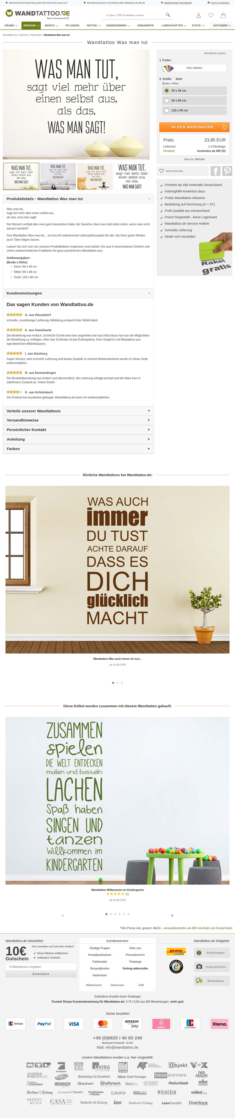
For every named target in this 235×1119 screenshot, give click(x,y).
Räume (9, 25)
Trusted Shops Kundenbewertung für (87, 1001)
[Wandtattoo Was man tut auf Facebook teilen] (214, 171)
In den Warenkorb (192, 127)
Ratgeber (220, 25)
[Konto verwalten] (198, 15)
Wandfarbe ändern (215, 53)
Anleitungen (216, 952)
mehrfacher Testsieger (178, 3)
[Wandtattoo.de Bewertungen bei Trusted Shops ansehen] (176, 972)
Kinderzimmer (116, 25)
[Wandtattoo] (38, 13)
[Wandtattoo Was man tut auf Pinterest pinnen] (226, 171)
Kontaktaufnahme (99, 954)
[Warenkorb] (223, 15)
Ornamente (145, 25)
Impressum (100, 975)
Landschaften (172, 25)
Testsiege (135, 961)
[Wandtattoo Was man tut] (76, 104)
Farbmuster (99, 961)
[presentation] (63, 915)
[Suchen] (168, 15)
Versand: (169, 150)
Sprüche (29, 25)
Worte (49, 25)
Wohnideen (215, 980)
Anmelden (41, 974)
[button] (113, 683)
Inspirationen (216, 966)
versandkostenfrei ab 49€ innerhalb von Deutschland (198, 928)
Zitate (196, 25)
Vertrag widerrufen (135, 968)
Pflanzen (72, 25)
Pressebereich (135, 954)
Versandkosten (99, 968)
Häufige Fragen (100, 948)
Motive (92, 25)
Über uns (135, 948)
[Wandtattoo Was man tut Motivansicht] (58, 176)
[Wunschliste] (211, 15)
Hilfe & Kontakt (220, 3)
